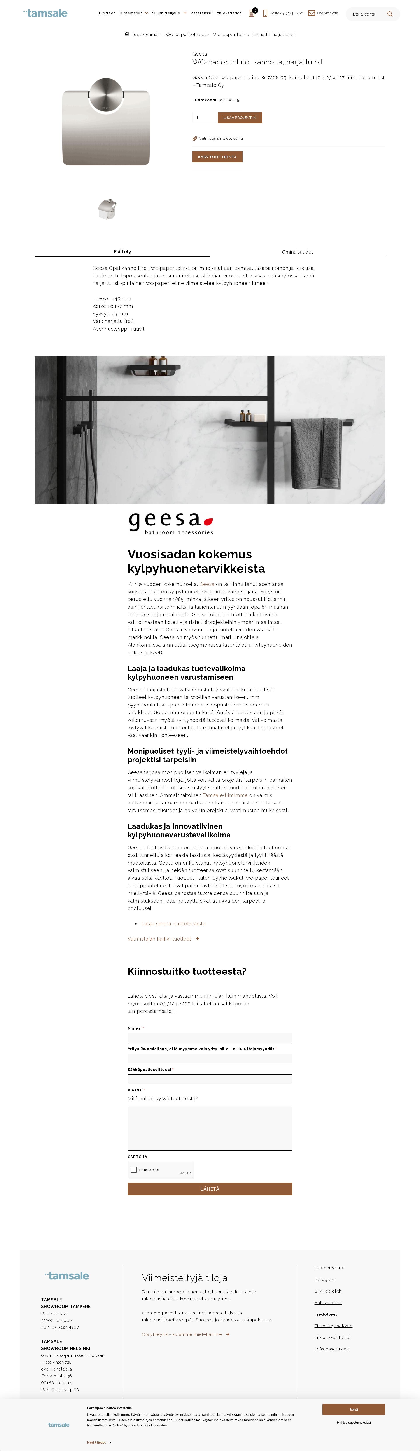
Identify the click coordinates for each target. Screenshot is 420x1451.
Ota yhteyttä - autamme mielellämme (182, 1334)
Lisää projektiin (240, 117)
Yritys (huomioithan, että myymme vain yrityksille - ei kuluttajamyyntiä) (202, 1049)
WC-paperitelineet (186, 34)
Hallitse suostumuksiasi (354, 1422)
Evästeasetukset (332, 1349)
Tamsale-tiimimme (225, 795)
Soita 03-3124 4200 (287, 13)
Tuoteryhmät (145, 34)
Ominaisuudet (297, 252)
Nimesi (136, 1028)
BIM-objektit (328, 1291)
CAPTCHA (137, 1157)
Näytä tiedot (96, 1442)
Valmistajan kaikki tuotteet (160, 939)
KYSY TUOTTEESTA (217, 157)
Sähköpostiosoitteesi (151, 1069)
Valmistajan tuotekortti (221, 138)
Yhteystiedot (328, 1302)
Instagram (325, 1279)
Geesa (199, 54)
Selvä (354, 1409)
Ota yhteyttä (327, 13)
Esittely (122, 251)
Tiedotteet (326, 1314)
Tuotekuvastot (330, 1267)
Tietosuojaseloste (334, 1325)
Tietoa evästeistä (333, 1337)
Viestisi (136, 1090)
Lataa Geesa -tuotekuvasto (174, 923)
